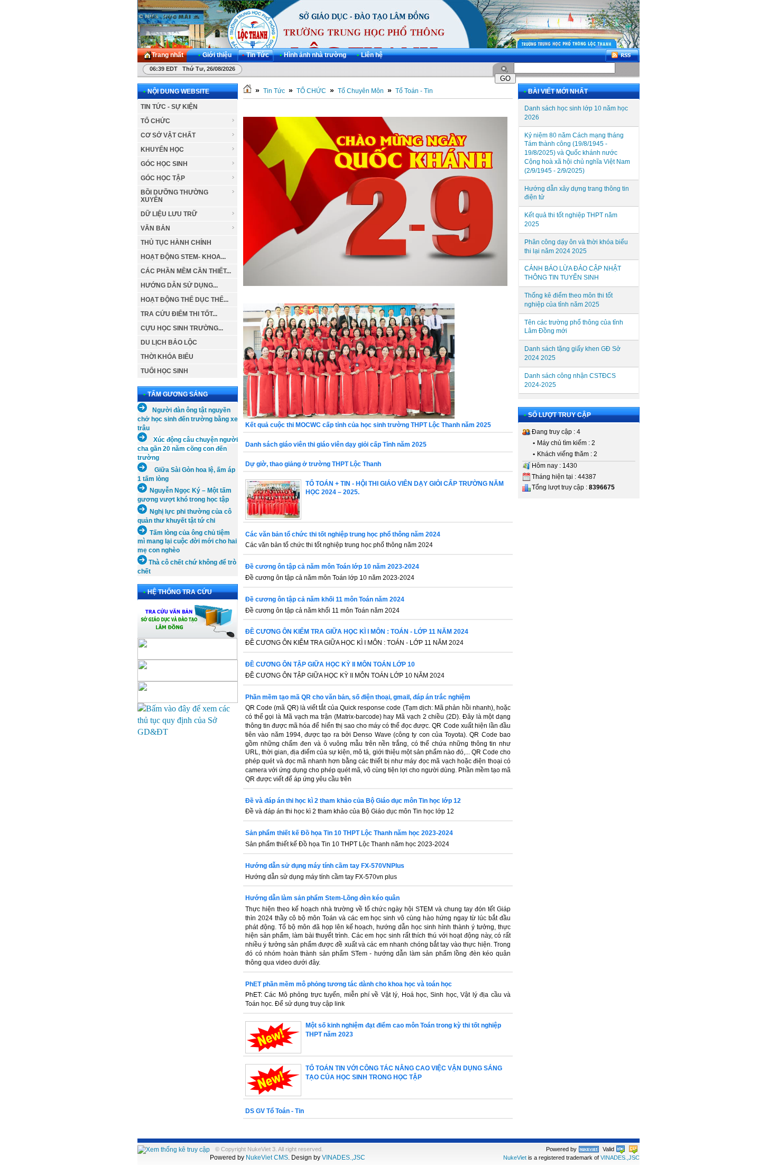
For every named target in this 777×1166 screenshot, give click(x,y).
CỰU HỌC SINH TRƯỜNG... (182, 328)
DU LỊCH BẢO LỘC (169, 342)
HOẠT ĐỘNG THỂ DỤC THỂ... (184, 299)
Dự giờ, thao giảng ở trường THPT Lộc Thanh (313, 464)
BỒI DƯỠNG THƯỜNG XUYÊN (174, 196)
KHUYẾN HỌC (162, 149)
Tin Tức (274, 91)
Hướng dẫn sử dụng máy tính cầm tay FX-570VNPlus (324, 865)
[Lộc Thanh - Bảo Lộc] (589, 1149)
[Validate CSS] (633, 1149)
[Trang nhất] (247, 91)
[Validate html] (620, 1149)
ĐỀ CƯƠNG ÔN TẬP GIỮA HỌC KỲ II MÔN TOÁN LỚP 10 (330, 664)
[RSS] (622, 55)
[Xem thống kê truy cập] (173, 1149)
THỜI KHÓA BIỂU (167, 356)
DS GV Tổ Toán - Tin (274, 1111)
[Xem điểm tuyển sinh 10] (187, 678)
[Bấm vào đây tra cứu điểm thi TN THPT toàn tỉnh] (187, 657)
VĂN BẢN (155, 228)
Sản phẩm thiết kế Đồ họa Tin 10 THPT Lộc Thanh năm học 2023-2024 (349, 833)
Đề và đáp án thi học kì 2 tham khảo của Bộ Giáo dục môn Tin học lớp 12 (353, 800)
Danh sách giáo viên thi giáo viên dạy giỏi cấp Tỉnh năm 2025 (336, 444)
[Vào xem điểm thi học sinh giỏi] (187, 700)
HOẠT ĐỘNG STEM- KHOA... (183, 257)
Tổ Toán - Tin (414, 91)
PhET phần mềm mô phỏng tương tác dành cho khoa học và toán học (348, 984)
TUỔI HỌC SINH (164, 371)
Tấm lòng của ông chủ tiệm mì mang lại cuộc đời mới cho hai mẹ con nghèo (187, 541)
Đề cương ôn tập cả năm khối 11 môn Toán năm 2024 (324, 599)
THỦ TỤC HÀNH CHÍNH (176, 242)
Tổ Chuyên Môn (361, 91)
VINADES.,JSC (343, 1157)
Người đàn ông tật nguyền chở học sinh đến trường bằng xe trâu (187, 419)
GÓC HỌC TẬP (163, 178)
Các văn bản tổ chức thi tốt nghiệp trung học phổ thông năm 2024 (342, 534)
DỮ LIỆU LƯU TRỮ (169, 214)
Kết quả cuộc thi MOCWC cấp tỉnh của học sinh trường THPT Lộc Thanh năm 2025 (368, 425)
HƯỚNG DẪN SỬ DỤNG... (179, 285)
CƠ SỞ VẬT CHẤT (168, 135)
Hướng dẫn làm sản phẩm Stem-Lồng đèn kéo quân (322, 898)
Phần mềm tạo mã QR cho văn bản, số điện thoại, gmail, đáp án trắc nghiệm (357, 697)
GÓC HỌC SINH (164, 164)
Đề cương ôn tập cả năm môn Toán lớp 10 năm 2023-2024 (332, 566)
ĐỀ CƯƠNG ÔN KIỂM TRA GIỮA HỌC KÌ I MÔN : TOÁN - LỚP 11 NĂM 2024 (356, 631)
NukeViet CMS (267, 1157)
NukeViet (514, 1157)
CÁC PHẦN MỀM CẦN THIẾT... (186, 271)
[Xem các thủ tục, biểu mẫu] (187, 731)
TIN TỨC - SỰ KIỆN (169, 106)
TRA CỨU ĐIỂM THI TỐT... (179, 314)
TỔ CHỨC (155, 121)
